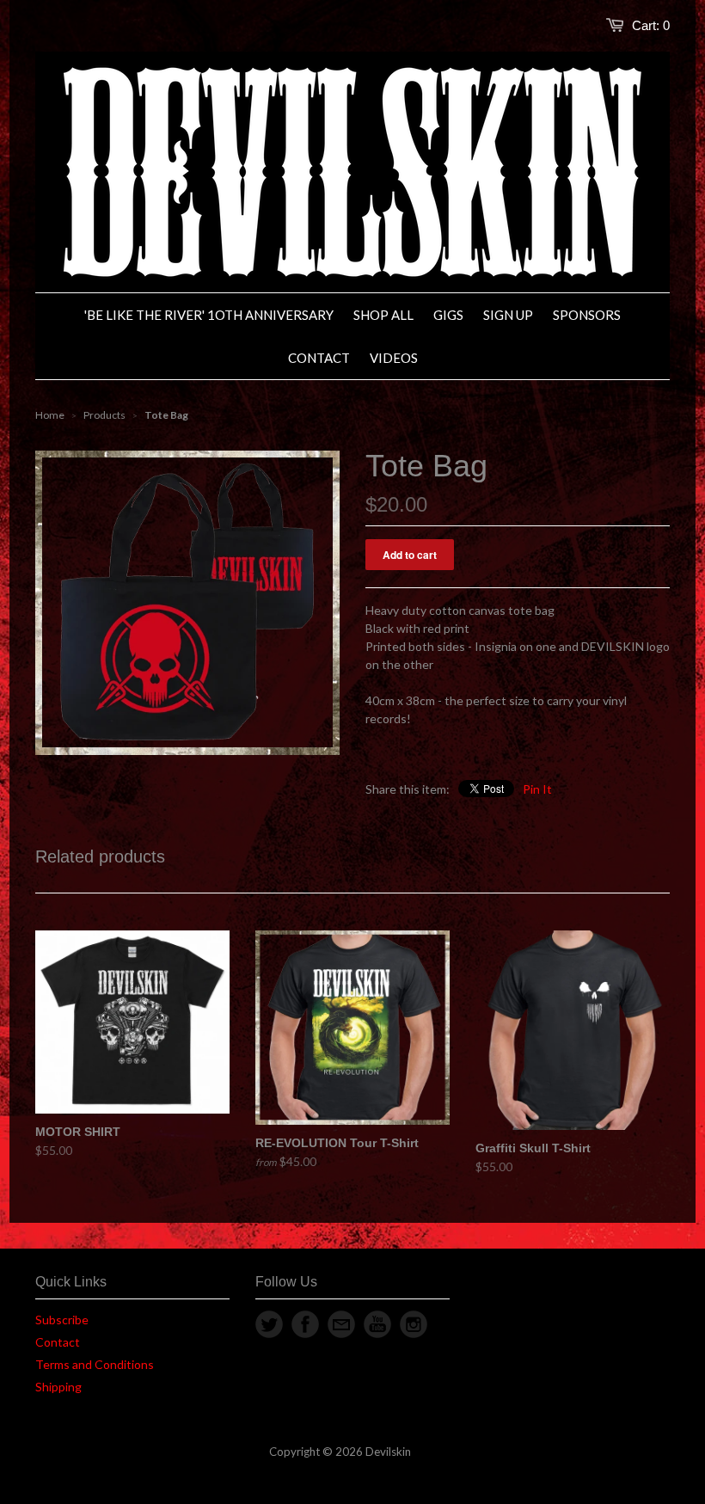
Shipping (58, 1386)
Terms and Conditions (94, 1364)
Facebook (305, 1324)
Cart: (651, 25)
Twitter (269, 1324)
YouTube (377, 1324)
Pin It (537, 789)
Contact (57, 1342)
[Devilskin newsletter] (341, 1324)
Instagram (413, 1324)
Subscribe (62, 1319)
